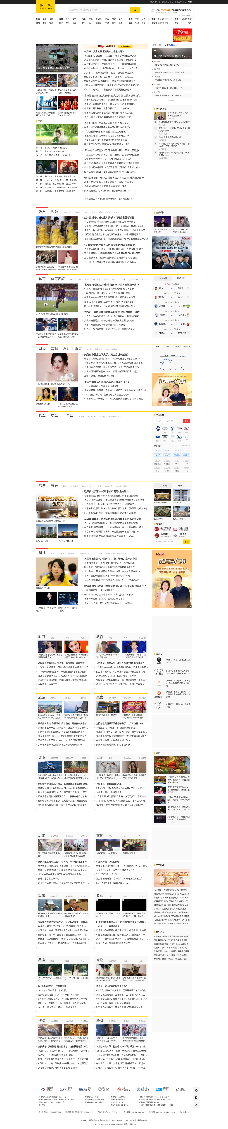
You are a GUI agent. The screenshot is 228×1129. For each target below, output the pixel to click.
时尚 (41, 637)
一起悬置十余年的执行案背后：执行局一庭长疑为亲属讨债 (111, 155)
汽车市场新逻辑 (91, 60)
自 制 (39, 180)
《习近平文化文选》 (93, 56)
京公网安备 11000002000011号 (52, 1102)
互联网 (53, 553)
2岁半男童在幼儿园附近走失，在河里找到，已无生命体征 (123, 796)
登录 (190, 2)
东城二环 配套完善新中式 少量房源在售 (170, 909)
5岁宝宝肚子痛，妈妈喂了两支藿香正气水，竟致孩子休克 (123, 788)
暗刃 (75, 176)
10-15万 (167, 450)
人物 (67, 638)
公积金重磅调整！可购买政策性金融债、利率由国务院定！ (111, 496)
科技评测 (83, 553)
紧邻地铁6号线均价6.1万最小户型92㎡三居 (172, 894)
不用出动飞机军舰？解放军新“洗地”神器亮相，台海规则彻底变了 (126, 930)
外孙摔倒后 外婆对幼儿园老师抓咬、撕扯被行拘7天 (108, 199)
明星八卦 (66, 212)
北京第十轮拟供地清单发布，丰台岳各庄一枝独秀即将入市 (111, 532)
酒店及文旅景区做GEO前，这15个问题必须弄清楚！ (62, 740)
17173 (184, 23)
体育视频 (58, 279)
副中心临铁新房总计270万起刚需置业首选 (171, 916)
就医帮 (83, 758)
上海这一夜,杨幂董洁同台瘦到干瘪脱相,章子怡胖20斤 (63, 667)
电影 (85, 212)
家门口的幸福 (106, 77)
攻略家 (83, 698)
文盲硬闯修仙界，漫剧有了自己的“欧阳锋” (57, 1068)
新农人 (118, 77)
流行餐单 (112, 698)
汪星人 (141, 961)
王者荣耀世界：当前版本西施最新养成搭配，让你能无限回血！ (125, 1055)
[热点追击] (171, 45)
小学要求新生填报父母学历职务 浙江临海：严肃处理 (108, 182)
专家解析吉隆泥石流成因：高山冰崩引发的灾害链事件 (109, 104)
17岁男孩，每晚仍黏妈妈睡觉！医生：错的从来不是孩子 (122, 801)
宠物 (99, 960)
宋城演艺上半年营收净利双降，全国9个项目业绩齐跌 (63, 728)
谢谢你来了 (70, 191)
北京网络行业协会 (87, 1089)
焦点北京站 (183, 528)
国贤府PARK (158, 519)
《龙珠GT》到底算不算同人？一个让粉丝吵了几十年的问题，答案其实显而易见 (75, 1051)
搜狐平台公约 (142, 1120)
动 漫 (39, 187)
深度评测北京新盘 (184, 536)
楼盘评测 (182, 534)
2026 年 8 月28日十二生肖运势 (52, 990)
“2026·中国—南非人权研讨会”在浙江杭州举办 (59, 874)
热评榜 (161, 23)
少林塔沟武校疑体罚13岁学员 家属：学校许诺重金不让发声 (112, 167)
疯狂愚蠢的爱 (58, 184)
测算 (52, 961)
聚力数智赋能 (102, 73)
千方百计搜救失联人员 (125, 56)
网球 (131, 279)
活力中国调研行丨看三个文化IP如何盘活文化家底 (119, 878)
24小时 (161, 19)
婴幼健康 (142, 758)
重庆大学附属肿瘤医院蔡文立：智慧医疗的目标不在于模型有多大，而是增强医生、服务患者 (81, 796)
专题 (51, 19)
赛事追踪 (142, 1021)
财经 (42, 349)
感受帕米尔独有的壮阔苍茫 (56, 148)
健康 (120, 23)
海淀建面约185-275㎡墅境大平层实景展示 (171, 951)
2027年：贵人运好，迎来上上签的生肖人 (57, 1007)
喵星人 (126, 961)
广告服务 (99, 1120)
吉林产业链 (132, 68)
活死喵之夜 (50, 187)
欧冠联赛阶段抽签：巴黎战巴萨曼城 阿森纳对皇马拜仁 (110, 172)
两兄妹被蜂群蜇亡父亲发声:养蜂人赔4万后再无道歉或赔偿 (111, 163)
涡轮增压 (177, 455)
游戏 (143, 23)
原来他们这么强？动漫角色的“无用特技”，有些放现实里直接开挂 (68, 1059)
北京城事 (156, 45)
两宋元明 (84, 836)
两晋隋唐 (69, 836)
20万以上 (186, 450)
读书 (125, 836)
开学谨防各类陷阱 (128, 64)
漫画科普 (69, 1021)
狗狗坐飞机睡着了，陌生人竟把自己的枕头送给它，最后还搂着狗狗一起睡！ (132, 1007)
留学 (125, 638)
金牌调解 (49, 191)
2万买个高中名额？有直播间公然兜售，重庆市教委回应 (122, 667)
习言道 (109, 56)
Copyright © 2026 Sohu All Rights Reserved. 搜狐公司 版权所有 (114, 1124)
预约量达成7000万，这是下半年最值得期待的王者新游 (121, 1051)
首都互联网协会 (165, 1089)
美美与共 (88, 73)
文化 (137, 19)
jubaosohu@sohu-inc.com (165, 1112)
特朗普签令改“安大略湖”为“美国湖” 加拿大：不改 (107, 144)
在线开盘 (108, 486)
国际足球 (96, 279)
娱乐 (42, 212)
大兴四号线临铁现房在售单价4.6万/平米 (170, 890)
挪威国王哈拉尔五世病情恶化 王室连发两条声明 (106, 136)
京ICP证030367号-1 (118, 1097)
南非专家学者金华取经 (48, 878)
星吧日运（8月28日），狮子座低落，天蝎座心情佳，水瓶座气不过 (69, 1003)
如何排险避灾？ (91, 68)
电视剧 (98, 19)
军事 (44, 19)
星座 (41, 960)
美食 (99, 697)
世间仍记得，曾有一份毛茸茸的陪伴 (113, 1003)
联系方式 (107, 1120)
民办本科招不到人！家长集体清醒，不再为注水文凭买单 (122, 672)
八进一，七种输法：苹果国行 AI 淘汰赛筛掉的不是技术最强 (124, 939)
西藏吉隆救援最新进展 (112, 60)
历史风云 (84, 896)
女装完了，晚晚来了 (47, 684)
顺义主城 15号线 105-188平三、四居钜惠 (171, 944)
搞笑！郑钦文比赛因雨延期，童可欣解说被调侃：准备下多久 (178, 789)
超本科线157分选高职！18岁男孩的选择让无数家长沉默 (122, 684)
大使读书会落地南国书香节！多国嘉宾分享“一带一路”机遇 (123, 866)
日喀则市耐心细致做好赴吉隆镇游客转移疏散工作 (61, 732)
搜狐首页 (45, 6)
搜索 (186, 542)
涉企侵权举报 (184, 1112)
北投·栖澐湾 (177, 503)
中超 (87, 279)
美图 (101, 212)
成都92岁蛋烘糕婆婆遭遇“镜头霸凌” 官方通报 (105, 186)
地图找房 (74, 486)
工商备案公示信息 (117, 1102)
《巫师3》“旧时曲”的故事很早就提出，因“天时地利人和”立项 (124, 1059)
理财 (51, 23)
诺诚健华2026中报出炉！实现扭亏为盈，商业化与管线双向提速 (68, 801)
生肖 (82, 961)
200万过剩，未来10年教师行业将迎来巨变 (116, 676)
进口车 (167, 455)
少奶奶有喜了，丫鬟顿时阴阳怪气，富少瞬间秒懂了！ (178, 818)
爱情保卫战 (59, 191)
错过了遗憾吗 (71, 184)
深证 (167, 347)
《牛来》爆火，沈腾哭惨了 (109, 792)
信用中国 (42, 1105)
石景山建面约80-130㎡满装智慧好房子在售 (172, 920)
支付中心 (84, 1120)
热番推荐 (84, 1021)
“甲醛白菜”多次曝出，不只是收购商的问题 (116, 728)
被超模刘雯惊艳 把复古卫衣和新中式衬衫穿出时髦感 (62, 676)
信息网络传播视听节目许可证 (149, 1102)
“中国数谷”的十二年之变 (113, 68)
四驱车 (158, 455)
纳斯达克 (187, 347)
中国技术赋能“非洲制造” (123, 81)
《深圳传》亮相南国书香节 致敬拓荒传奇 (115, 870)
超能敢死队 (61, 187)
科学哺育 (127, 758)
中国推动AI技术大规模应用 (96, 81)
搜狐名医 (69, 758)
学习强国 (182, 31)
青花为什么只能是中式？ (55, 151)
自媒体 (81, 416)
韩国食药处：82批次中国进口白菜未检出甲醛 (105, 140)
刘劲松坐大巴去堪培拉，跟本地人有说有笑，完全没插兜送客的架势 (178, 779)
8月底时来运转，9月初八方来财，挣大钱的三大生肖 (62, 999)
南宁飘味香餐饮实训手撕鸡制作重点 (113, 740)
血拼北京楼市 (166, 528)
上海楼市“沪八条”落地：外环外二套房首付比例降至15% (110, 504)
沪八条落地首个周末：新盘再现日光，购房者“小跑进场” (110, 513)
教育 (114, 23)
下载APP (178, 2)
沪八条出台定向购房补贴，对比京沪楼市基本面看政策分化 (111, 523)
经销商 (102, 416)
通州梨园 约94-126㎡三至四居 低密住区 (170, 940)
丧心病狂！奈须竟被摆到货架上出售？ (56, 1055)
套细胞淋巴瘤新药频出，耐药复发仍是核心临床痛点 (62, 805)
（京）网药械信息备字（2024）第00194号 (154, 1097)
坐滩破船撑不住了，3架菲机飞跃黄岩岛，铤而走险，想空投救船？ (69, 926)
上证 (157, 347)
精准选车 (186, 455)
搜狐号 (159, 654)
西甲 (113, 279)
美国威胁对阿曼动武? (94, 85)
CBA (79, 279)
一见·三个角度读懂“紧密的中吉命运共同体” (104, 51)
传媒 (125, 896)
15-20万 (177, 450)
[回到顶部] (196, 1112)
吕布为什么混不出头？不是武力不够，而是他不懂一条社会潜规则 (68, 883)
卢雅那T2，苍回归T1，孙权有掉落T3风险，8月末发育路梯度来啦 (127, 1068)
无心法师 (49, 180)
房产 (42, 486)
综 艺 (39, 191)
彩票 (166, 23)
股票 (78, 349)
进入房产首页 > (122, 486)
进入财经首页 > (112, 349)
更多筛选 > (186, 446)
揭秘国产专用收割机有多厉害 (117, 89)
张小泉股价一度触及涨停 (107, 926)
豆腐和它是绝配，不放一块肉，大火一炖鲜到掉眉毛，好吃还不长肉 (128, 732)
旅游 (114, 19)
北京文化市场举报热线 (145, 1089)
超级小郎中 (59, 180)
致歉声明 (142, 896)
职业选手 (127, 1021)
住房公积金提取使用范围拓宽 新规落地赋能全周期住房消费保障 (114, 500)
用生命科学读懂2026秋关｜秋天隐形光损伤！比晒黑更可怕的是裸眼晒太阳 (73, 792)
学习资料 (142, 638)
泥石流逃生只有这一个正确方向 (57, 155)
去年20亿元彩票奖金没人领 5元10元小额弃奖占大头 (108, 113)
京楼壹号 (164, 534)
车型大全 (92, 416)
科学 (100, 553)
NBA (74, 19)
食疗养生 (127, 698)
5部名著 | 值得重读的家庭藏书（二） (113, 883)
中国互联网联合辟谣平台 (119, 1105)
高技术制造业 (132, 60)
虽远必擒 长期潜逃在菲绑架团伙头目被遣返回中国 (107, 117)
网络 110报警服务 (105, 1089)
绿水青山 (68, 176)
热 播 (39, 176)
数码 (108, 553)
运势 (67, 961)
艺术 (140, 836)
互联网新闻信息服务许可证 (94, 1100)
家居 (74, 23)
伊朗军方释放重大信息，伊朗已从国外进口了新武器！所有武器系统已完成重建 (75, 939)
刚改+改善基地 (165, 536)
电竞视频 (112, 1021)
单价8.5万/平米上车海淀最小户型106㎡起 (171, 898)
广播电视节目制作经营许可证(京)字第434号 (154, 1100)
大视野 (184, 19)
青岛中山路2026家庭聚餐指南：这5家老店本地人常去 (121, 736)
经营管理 (98, 349)
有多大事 (59, 176)
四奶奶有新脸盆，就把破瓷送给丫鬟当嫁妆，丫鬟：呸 (178, 808)
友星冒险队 (72, 187)
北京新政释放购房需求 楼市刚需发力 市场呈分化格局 (109, 536)
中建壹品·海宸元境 (160, 503)
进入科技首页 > (119, 553)
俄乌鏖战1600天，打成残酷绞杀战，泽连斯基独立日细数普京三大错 (70, 943)
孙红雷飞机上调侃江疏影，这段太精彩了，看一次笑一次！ (178, 799)
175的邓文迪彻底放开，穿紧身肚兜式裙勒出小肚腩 (62, 672)
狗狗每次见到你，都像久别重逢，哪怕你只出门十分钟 (121, 999)
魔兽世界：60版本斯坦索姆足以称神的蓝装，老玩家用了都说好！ (127, 1063)
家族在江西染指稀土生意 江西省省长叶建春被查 (106, 108)
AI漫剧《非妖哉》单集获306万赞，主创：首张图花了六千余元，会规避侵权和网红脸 (78, 1063)
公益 (190, 19)
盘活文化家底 (90, 64)
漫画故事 (54, 1021)
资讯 (84, 486)
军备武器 (69, 896)
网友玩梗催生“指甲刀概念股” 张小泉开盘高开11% (107, 190)
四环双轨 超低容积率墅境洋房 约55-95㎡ (171, 936)
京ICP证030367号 (91, 1097)
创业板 (177, 347)
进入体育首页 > (142, 279)
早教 (110, 758)
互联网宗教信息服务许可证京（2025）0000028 (156, 1105)
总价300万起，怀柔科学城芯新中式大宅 (170, 948)
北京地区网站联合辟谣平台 (94, 1102)
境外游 (68, 698)
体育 (42, 279)
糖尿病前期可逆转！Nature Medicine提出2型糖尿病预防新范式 (67, 788)
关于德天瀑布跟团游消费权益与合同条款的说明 (60, 745)
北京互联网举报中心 (68, 1089)
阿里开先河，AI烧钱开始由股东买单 (113, 943)
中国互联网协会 (126, 1089)
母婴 (120, 19)
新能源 (98, 23)
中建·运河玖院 (178, 519)
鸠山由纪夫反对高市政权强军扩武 (123, 85)
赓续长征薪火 (90, 77)
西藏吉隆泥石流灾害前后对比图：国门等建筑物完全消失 (110, 100)
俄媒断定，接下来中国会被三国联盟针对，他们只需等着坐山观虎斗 (69, 935)
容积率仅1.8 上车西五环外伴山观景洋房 (170, 955)
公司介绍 (125, 1120)
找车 (186, 421)
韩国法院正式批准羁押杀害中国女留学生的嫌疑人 (107, 127)
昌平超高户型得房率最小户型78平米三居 (171, 901)
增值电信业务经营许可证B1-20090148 (52, 1097)
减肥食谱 (142, 698)
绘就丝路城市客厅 (92, 89)
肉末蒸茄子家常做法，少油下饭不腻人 (114, 745)
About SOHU (116, 1120)
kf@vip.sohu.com (138, 1112)
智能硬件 (71, 553)
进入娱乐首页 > (112, 212)
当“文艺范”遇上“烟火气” (107, 874)
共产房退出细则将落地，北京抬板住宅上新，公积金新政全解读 (113, 527)
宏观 (44, 23)
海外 (99, 486)
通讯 (62, 553)
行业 (89, 349)
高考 (110, 638)
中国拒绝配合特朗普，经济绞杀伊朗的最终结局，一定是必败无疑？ (128, 935)
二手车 (68, 416)
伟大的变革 (182, 38)
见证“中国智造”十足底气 (122, 73)
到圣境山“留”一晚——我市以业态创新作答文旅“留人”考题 (64, 736)
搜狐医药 (54, 758)
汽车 (42, 416)
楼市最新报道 (183, 530)
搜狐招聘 (92, 1120)
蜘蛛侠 (48, 184)
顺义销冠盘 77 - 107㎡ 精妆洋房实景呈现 (171, 905)
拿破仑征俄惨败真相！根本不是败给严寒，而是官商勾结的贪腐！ (68, 870)
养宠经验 (112, 961)
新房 (68, 23)
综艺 (93, 212)
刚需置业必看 (165, 530)
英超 (68, 19)
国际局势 (54, 896)
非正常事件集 (71, 180)
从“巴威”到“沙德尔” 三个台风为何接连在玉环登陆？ (108, 159)
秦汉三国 (54, 836)
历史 (143, 19)
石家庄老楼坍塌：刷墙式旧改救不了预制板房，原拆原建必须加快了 (116, 508)
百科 (91, 486)
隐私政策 (133, 1120)
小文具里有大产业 (108, 64)
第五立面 (49, 176)
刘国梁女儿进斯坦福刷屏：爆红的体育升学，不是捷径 (121, 680)
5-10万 (158, 450)
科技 (42, 553)
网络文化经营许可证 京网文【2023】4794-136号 (56, 1100)
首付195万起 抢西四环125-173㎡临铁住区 (171, 912)
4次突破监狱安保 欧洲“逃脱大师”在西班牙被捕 (105, 132)
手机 (92, 553)
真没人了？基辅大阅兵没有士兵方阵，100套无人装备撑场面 (66, 930)
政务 (190, 23)
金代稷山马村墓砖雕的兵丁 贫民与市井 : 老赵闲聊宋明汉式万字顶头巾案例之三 (75, 866)
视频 (91, 19)
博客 (166, 19)
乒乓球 (122, 279)
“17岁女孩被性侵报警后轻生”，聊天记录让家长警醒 (120, 805)
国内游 (53, 698)
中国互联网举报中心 (49, 1089)
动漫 (137, 23)
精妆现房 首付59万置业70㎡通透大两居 (170, 959)
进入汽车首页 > (114, 416)
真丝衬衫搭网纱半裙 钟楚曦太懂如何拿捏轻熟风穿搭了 (63, 680)
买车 (91, 23)
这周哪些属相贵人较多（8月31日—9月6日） (59, 995)
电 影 (39, 184)
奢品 (82, 638)
